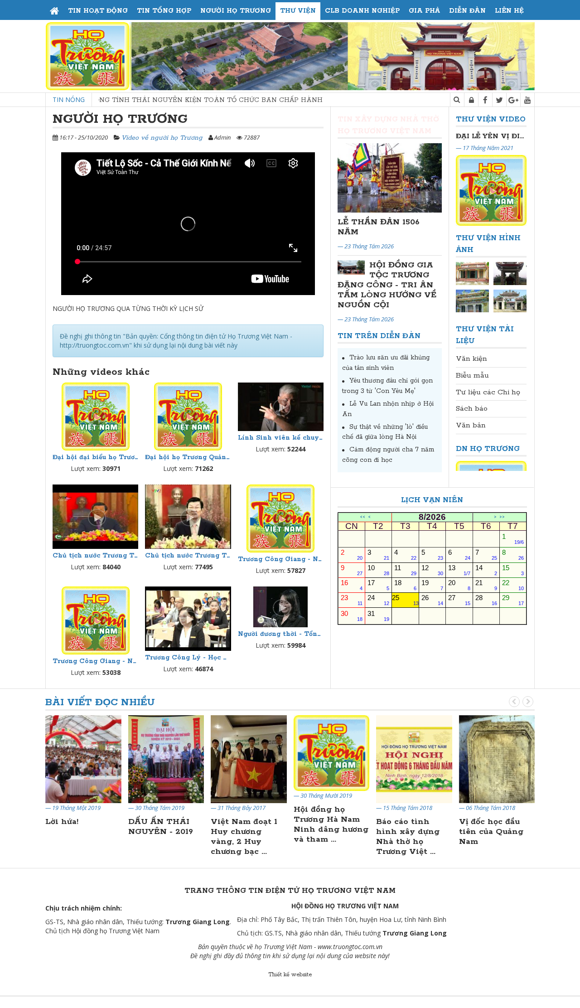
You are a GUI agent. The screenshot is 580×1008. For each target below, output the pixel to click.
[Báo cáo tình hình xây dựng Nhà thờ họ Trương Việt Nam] (332, 758)
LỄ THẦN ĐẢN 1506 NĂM (379, 227)
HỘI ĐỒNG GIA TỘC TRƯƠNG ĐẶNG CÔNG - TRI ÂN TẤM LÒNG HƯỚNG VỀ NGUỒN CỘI (387, 285)
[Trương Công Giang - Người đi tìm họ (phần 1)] (281, 518)
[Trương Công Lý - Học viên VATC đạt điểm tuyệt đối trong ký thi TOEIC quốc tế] (188, 618)
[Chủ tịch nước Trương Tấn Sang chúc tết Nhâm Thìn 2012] (188, 517)
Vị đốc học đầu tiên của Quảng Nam (408, 832)
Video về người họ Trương (162, 138)
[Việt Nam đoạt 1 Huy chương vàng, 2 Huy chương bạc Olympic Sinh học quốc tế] (166, 758)
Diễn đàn (467, 11)
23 (351, 600)
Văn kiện (471, 358)
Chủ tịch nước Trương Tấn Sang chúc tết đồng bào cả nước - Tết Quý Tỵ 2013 (95, 556)
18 (405, 585)
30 (351, 616)
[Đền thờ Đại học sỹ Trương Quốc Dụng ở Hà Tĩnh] (510, 300)
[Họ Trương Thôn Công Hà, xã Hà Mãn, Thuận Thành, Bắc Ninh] (510, 273)
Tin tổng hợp (164, 11)
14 (486, 570)
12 (432, 570)
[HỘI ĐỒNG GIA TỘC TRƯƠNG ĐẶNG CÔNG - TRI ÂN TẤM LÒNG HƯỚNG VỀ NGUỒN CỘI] (351, 267)
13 (459, 570)
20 (459, 585)
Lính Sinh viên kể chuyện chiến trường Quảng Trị (281, 438)
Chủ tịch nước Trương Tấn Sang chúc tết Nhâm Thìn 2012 (188, 556)
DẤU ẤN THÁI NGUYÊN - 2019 (77, 827)
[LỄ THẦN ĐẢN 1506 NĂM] (390, 178)
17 (378, 585)
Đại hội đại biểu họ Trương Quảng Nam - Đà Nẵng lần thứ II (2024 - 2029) (95, 457)
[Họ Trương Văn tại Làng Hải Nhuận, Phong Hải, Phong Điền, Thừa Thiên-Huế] (472, 300)
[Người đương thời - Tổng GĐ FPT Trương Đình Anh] (281, 606)
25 (405, 600)
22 (513, 585)
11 (405, 570)
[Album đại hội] (472, 273)
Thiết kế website (290, 974)
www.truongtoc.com (346, 946)
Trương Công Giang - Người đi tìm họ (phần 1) (281, 559)
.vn (378, 946)
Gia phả (424, 11)
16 (351, 585)
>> (502, 517)
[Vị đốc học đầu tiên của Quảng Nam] (414, 758)
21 (486, 585)
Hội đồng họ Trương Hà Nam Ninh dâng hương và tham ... (248, 824)
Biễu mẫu (472, 375)
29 (513, 600)
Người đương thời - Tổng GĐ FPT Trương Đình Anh (281, 634)
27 (459, 600)
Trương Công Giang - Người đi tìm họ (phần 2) (95, 661)
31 (378, 616)
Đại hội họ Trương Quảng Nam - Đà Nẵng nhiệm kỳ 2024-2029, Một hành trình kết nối (188, 457)
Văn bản (471, 425)
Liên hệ (509, 11)
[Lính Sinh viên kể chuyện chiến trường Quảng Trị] (281, 407)
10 (378, 570)
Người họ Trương (235, 11)
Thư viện (298, 11)
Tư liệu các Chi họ (488, 392)
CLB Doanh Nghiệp (362, 11)
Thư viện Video (491, 119)
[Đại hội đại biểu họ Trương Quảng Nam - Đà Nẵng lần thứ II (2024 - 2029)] (95, 417)
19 (432, 585)
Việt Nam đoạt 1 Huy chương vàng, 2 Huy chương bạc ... (161, 837)
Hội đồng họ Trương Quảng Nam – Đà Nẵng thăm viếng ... (492, 837)
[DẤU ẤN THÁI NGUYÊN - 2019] (83, 758)
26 (432, 600)
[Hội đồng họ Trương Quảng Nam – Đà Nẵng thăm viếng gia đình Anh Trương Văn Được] (497, 758)
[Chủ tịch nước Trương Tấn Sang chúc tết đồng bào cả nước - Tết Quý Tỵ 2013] (95, 517)
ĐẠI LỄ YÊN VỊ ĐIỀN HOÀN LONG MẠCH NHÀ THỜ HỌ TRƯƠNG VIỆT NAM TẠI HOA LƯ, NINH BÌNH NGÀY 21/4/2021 (491, 136)
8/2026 (432, 517)
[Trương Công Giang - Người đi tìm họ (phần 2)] (95, 620)
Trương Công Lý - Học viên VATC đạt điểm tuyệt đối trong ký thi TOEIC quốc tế (188, 658)
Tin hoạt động (98, 11)
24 (378, 600)
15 (513, 570)
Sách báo (472, 408)
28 (486, 600)
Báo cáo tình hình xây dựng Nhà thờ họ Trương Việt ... (325, 837)
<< (362, 517)
